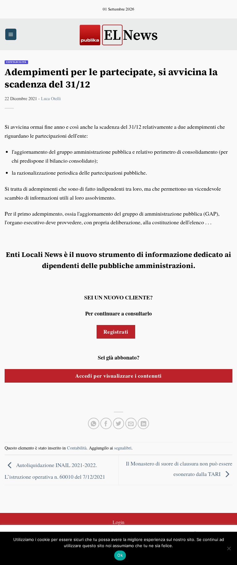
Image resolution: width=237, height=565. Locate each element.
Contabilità (16, 62)
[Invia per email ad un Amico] (131, 423)
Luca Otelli (51, 98)
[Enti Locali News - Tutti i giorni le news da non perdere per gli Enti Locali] (118, 34)
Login (118, 522)
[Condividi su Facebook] (106, 423)
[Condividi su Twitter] (118, 423)
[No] (228, 550)
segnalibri (122, 448)
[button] (10, 34)
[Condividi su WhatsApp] (93, 423)
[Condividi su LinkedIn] (143, 423)
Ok (120, 555)
